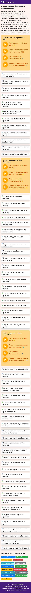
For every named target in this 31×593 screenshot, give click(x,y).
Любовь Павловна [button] (7, 578)
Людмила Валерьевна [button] (8, 563)
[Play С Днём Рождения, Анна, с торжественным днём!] (5, 64)
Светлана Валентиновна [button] (8, 557)
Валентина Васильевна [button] (20, 569)
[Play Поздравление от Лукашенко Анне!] (5, 57)
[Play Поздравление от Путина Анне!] (5, 44)
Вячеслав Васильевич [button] (22, 572)
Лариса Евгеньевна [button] (22, 557)
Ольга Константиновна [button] (8, 575)
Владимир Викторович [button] (8, 572)
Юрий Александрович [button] (7, 566)
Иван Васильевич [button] (18, 560)
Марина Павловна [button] (20, 563)
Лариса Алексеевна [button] (20, 566)
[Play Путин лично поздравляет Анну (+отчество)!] (5, 51)
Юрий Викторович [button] (6, 560)
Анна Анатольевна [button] (7, 569)
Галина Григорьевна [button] (21, 575)
